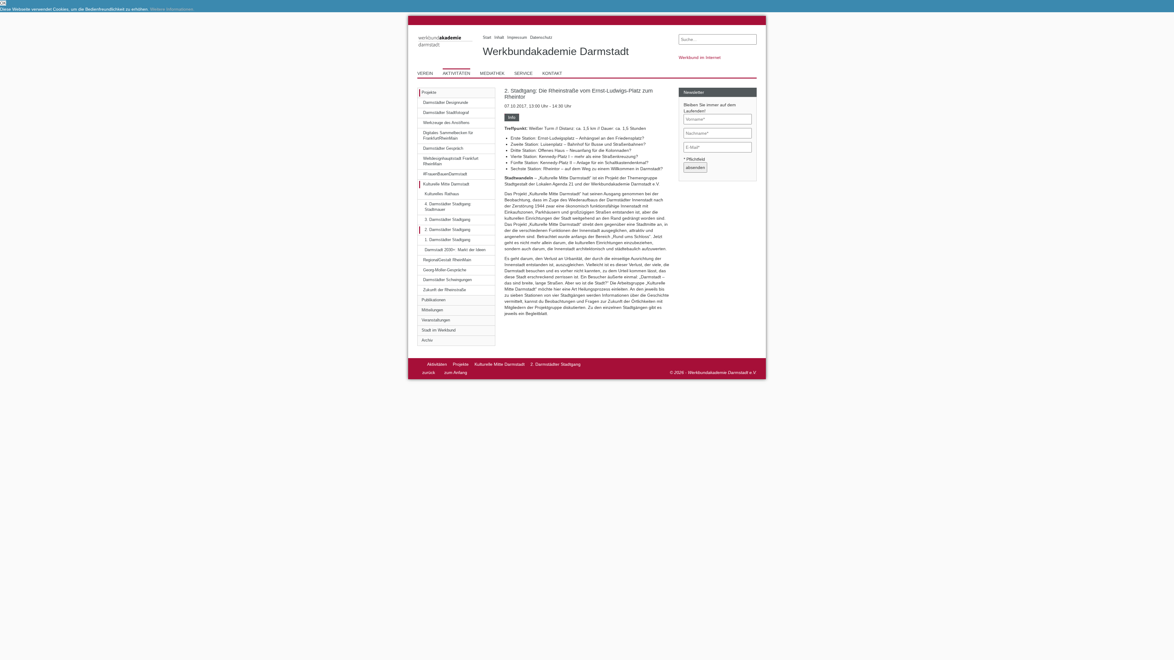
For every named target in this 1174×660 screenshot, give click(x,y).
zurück (428, 372)
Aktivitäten (437, 364)
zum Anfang (455, 372)
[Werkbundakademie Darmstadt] (445, 47)
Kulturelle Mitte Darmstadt (499, 364)
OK (3, 3)
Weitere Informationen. (172, 9)
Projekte (461, 364)
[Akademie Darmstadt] (419, 364)
